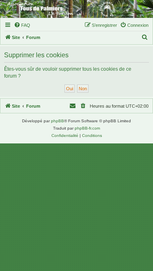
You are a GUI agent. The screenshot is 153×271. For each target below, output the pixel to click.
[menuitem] (22, 25)
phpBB (57, 121)
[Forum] (76, 9)
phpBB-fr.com (87, 128)
